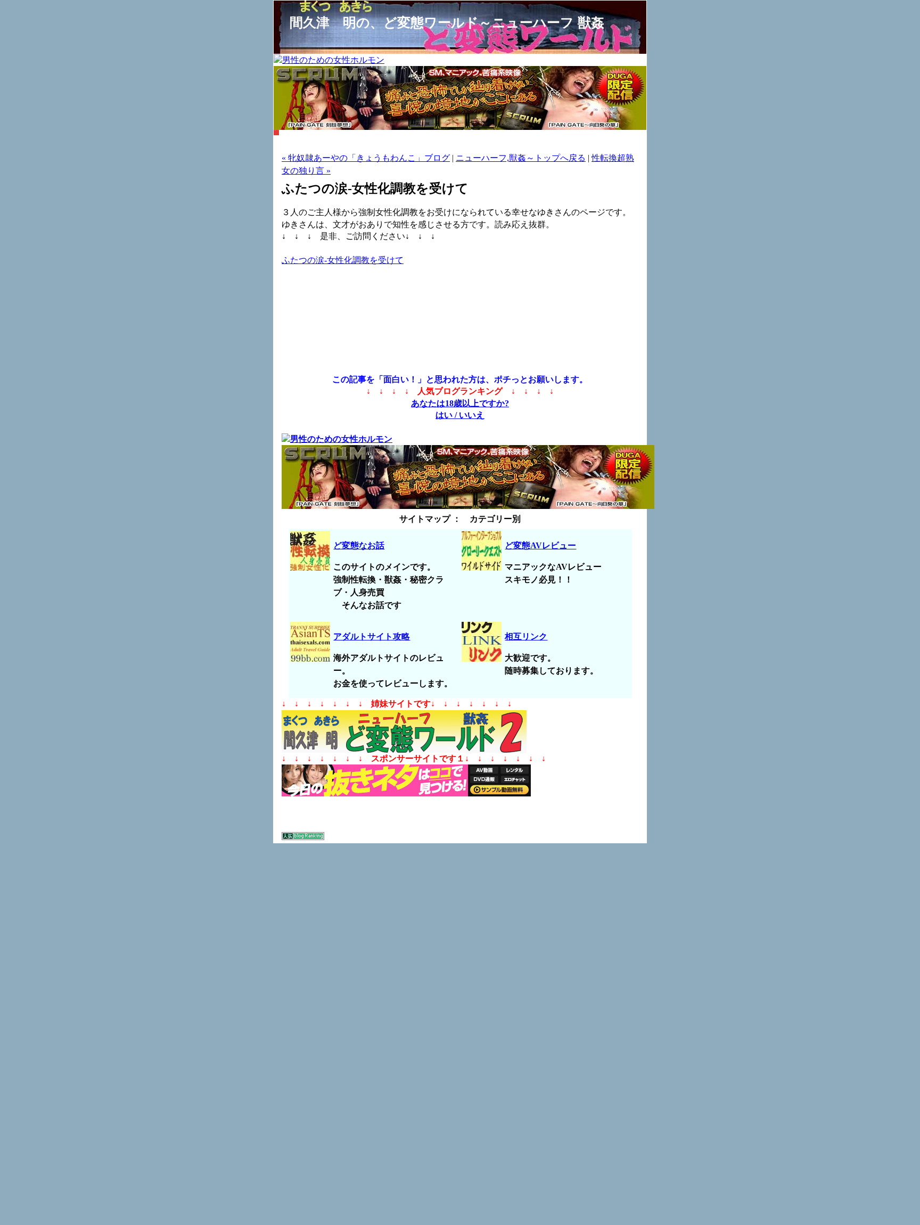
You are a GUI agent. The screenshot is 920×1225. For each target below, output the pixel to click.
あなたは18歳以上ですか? (460, 403)
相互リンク (526, 636)
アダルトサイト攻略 (371, 636)
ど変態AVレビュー (540, 545)
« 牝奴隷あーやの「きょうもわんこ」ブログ (366, 157)
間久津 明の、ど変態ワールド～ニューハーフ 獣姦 (447, 22)
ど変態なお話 (358, 545)
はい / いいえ (460, 415)
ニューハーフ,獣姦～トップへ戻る (521, 157)
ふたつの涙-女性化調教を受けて (343, 260)
